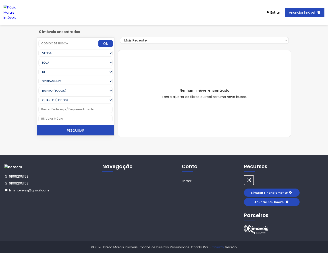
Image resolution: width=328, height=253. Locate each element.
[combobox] (204, 40)
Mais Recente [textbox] (135, 40)
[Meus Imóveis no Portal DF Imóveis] (256, 229)
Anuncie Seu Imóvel (269, 202)
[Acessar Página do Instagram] (249, 180)
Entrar (186, 180)
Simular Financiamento (269, 193)
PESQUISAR (75, 130)
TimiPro (218, 247)
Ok (105, 43)
